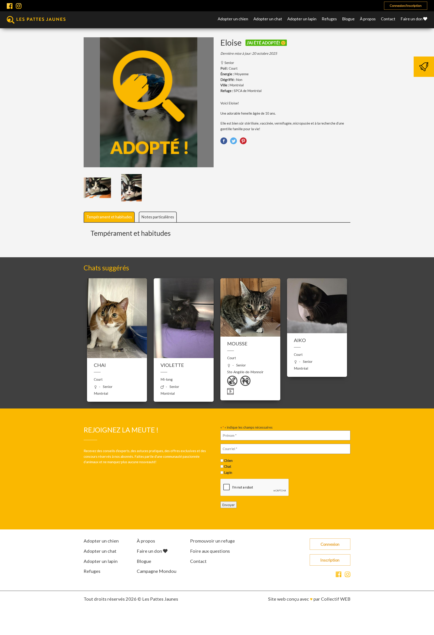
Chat (227, 466)
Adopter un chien (233, 18)
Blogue (348, 18)
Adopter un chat (267, 18)
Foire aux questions (210, 551)
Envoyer (228, 505)
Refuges (329, 18)
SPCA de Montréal (248, 91)
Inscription (330, 559)
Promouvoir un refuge (212, 540)
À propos (368, 18)
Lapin (228, 472)
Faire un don (412, 18)
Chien (228, 460)
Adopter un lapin (301, 18)
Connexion (330, 544)
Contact (388, 18)
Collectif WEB (335, 599)
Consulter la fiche (116, 340)
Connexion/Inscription (406, 5)
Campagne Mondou (156, 571)
